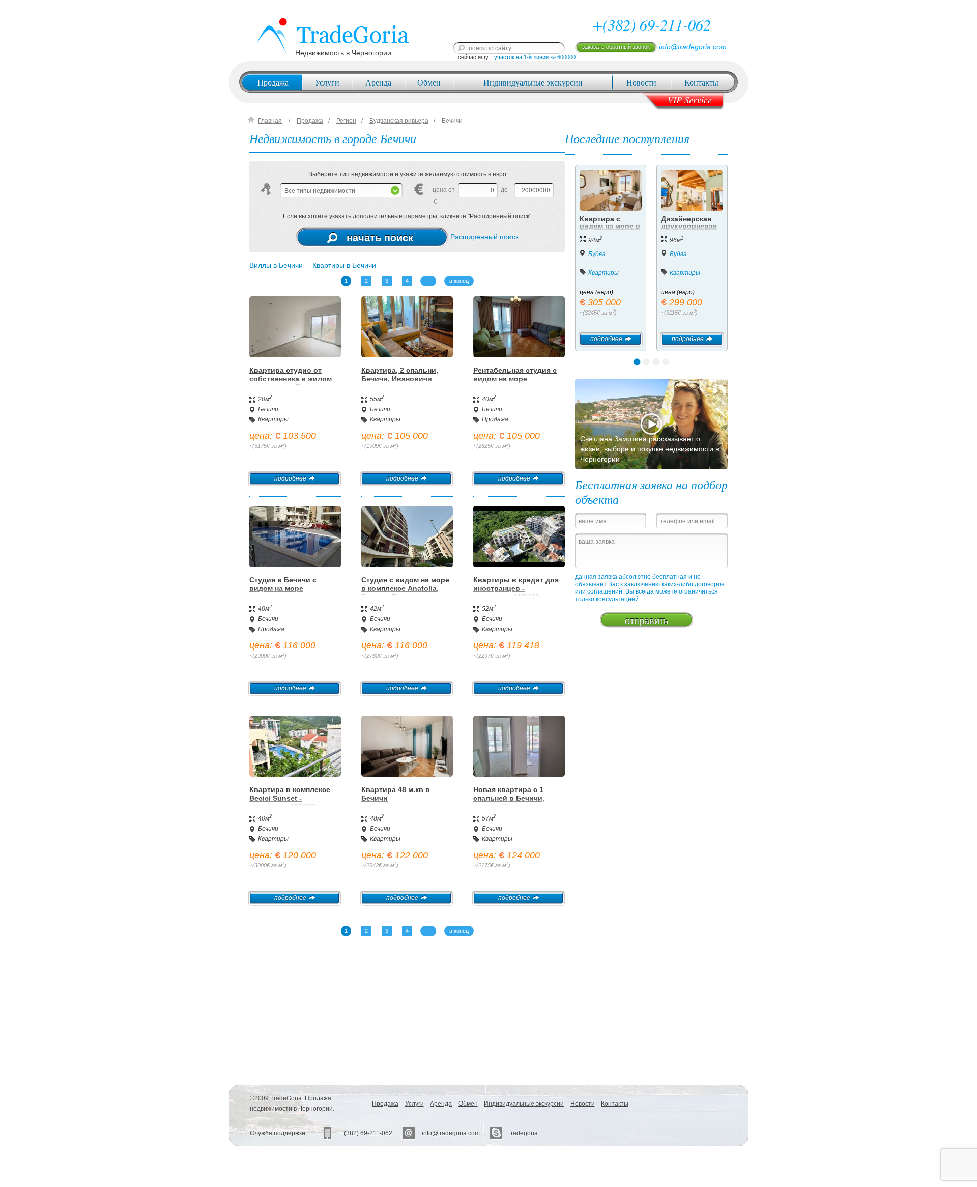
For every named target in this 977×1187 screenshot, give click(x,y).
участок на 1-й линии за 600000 (535, 57)
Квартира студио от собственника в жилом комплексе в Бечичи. (290, 378)
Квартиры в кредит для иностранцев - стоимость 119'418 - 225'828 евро (516, 592)
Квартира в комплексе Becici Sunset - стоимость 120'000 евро (292, 798)
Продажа (273, 82)
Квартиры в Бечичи (344, 265)
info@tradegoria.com (693, 47)
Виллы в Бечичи (276, 265)
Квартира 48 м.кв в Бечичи (395, 793)
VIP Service (690, 100)
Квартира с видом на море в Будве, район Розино (610, 229)
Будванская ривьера (398, 120)
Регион (346, 120)
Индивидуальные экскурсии (533, 82)
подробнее (290, 478)
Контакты (701, 82)
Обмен (429, 82)
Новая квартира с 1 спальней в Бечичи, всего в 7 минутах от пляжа (510, 802)
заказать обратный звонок (616, 47)
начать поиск (380, 237)
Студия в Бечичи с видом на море (283, 584)
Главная (270, 120)
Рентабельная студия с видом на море (515, 374)
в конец (459, 281)
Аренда (378, 82)
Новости (641, 82)
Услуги (327, 82)
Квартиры (273, 419)
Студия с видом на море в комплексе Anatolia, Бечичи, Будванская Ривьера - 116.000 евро (405, 592)
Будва (597, 254)
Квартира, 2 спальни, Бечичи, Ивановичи (399, 374)
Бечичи (452, 120)
